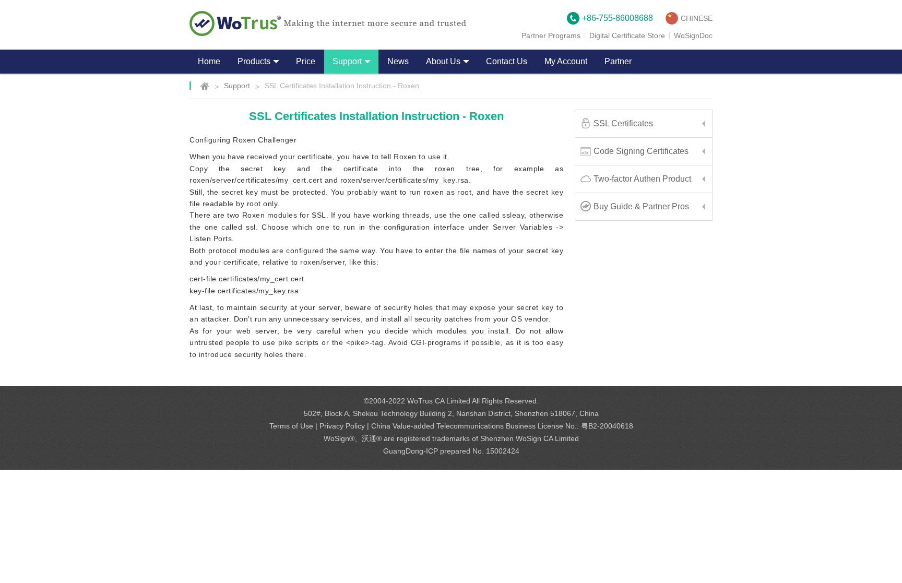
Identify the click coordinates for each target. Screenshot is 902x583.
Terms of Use (291, 426)
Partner (618, 61)
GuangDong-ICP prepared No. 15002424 (451, 451)
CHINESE (697, 18)
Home (209, 61)
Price (305, 61)
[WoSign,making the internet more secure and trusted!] (327, 23)
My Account (565, 61)
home (199, 85)
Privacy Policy (342, 426)
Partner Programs (550, 35)
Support (237, 85)
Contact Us (506, 61)
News (398, 61)
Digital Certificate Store (627, 35)
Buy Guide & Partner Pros (641, 206)
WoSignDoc (693, 35)
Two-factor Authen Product (642, 178)
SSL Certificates (623, 123)
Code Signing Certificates (641, 151)
